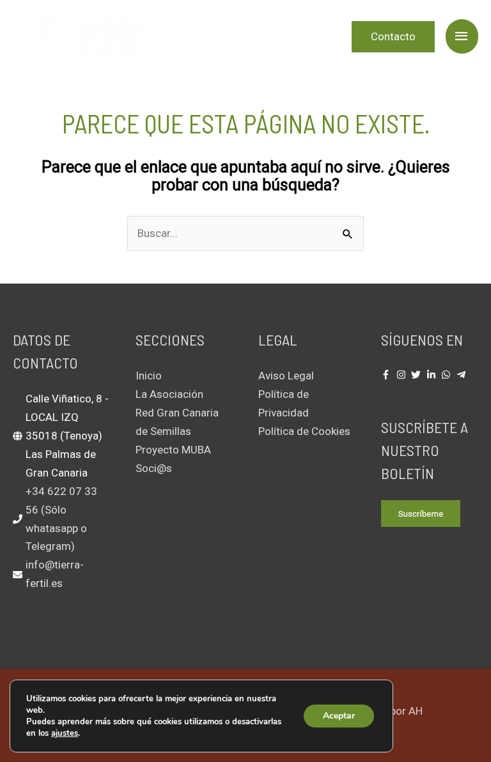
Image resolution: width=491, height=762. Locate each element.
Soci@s (154, 468)
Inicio (149, 375)
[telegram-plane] (462, 374)
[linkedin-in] (432, 374)
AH (416, 711)
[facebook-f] (387, 374)
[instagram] (402, 374)
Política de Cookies (304, 431)
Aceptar (339, 716)
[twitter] (417, 374)
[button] (393, 36)
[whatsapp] (447, 374)
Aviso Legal (286, 375)
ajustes (64, 733)
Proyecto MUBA (173, 449)
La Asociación (169, 394)
